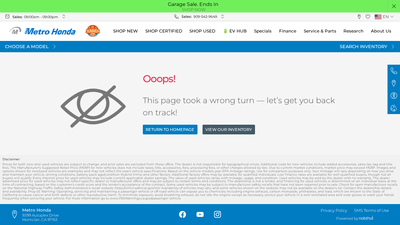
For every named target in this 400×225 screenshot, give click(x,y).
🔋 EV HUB (235, 30)
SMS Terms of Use (371, 210)
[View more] (64, 17)
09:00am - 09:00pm (41, 17)
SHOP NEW (125, 30)
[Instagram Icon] (217, 215)
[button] (394, 6)
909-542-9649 (205, 16)
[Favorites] (367, 16)
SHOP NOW (194, 9)
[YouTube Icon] (200, 215)
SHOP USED (202, 30)
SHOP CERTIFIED (163, 30)
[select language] (392, 17)
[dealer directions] (16, 214)
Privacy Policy (334, 210)
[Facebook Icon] (182, 215)
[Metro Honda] (42, 31)
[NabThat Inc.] (366, 218)
